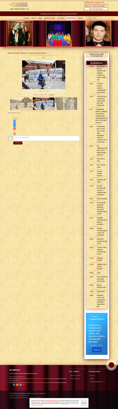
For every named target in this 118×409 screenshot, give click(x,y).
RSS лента (21, 377)
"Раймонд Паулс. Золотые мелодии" (102, 267)
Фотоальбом (16, 53)
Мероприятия (24, 53)
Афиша (92, 378)
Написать (96, 350)
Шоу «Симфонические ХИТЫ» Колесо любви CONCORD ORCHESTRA (102, 150)
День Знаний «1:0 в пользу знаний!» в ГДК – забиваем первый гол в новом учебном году (102, 73)
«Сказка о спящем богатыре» (100, 174)
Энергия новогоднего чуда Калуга (37, 53)
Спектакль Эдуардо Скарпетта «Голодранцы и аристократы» (101, 88)
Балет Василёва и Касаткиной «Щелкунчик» (102, 279)
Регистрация (95, 56)
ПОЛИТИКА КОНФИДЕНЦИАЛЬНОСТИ (19, 395)
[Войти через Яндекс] (14, 128)
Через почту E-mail (75, 375)
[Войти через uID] (14, 121)
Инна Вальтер (101, 291)
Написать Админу (74, 378)
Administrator (51, 94)
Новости (92, 375)
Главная (10, 53)
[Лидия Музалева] (99, 36)
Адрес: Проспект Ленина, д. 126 (19, 9)
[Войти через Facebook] (14, 126)
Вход (101, 56)
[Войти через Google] (14, 131)
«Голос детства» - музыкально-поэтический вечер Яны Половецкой (102, 101)
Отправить (18, 143)
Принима (84, 403)
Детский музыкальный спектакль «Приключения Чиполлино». (101, 190)
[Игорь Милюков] (60, 38)
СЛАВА (98, 273)
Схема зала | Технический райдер (94, 6)
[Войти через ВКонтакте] (14, 123)
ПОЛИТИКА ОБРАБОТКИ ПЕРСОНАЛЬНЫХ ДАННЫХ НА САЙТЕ (25, 398)
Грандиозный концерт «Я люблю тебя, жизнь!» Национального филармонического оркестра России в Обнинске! (101, 116)
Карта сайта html (13, 377)
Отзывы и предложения (96, 381)
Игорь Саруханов (102, 199)
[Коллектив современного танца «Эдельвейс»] (20, 38)
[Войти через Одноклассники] (14, 134)
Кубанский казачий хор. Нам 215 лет (102, 241)
